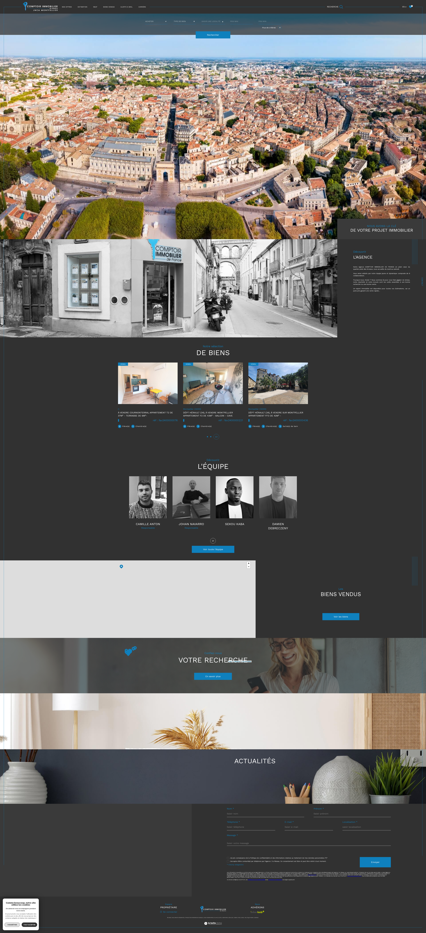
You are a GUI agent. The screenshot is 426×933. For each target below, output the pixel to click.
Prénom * (319, 809)
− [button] (248, 566)
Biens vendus (109, 7)
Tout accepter (29, 925)
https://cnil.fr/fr (312, 874)
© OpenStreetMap (246, 661)
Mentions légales (227, 917)
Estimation (82, 7)
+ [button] (248, 563)
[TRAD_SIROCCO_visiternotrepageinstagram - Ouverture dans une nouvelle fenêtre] (41, 885)
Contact (422, 281)
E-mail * (289, 822)
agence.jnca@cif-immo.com (49, 846)
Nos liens (241, 917)
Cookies (256, 917)
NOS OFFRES (67, 7)
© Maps (236, 661)
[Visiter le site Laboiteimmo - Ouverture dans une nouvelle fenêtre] (213, 926)
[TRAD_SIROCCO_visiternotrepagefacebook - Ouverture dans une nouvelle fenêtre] (33, 885)
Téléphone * (233, 822)
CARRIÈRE (142, 7)
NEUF (95, 7)
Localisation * (349, 822)
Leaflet (230, 661)
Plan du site (217, 917)
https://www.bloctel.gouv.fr (354, 876)
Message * (232, 835)
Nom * (230, 809)
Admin (235, 917)
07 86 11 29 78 (40, 840)
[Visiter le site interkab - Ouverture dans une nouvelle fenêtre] (257, 912)
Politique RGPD (249, 917)
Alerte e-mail (126, 7)
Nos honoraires (208, 917)
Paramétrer (12, 925)
